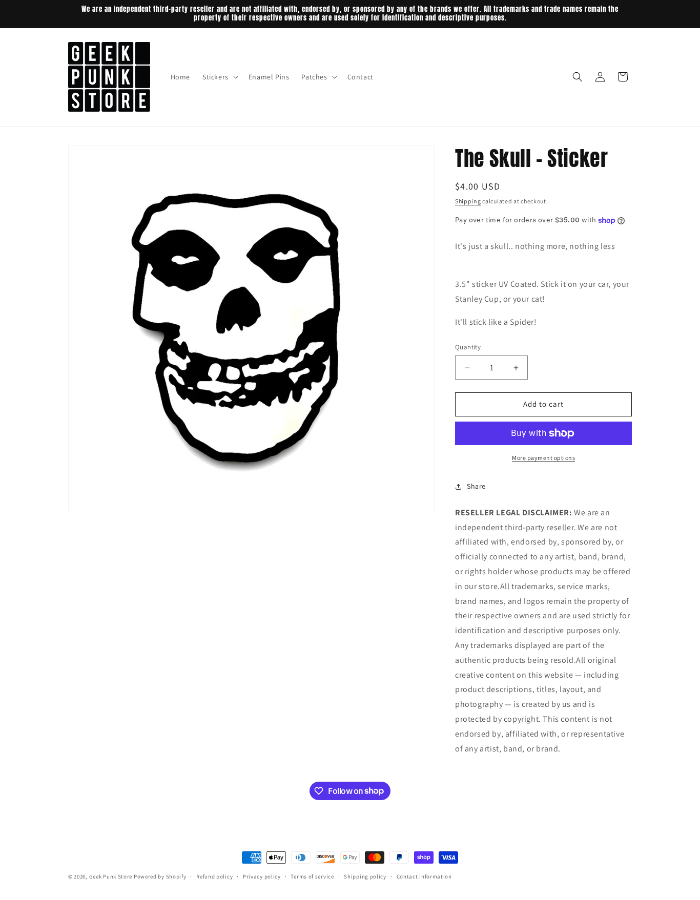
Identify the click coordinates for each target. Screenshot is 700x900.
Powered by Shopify (160, 876)
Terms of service (312, 876)
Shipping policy (365, 876)
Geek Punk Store (111, 876)
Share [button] (476, 486)
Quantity (468, 347)
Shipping (468, 201)
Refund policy (214, 876)
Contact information (424, 876)
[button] (219, 77)
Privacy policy (262, 876)
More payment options (543, 458)
